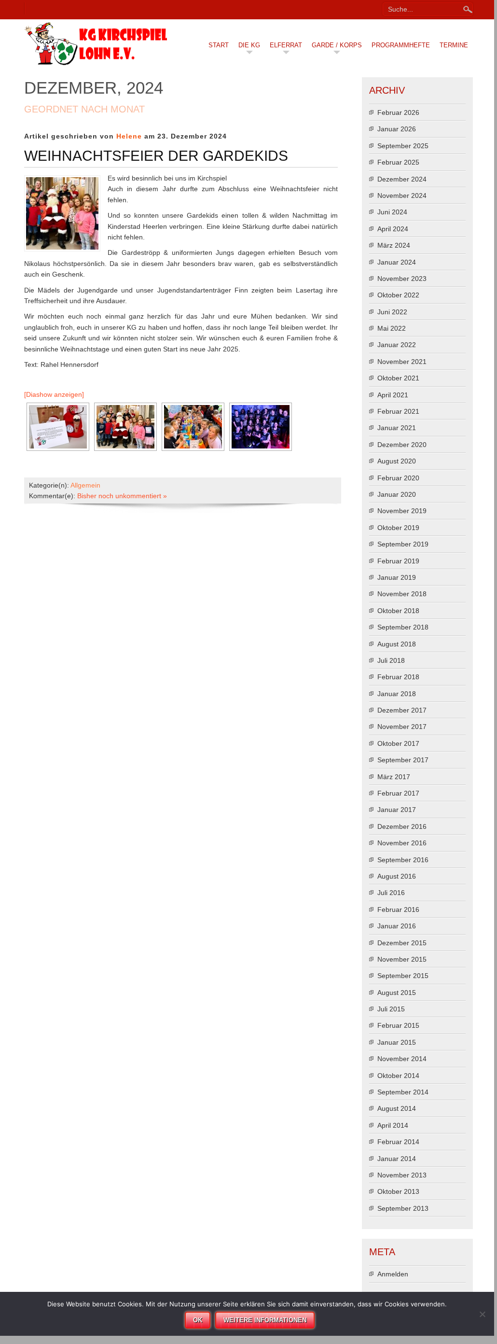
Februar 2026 (398, 112)
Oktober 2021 (398, 378)
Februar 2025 (398, 162)
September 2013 (402, 1208)
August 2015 (396, 992)
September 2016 (402, 860)
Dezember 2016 (402, 826)
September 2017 (402, 760)
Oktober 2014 (398, 1075)
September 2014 (402, 1092)
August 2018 (396, 644)
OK (197, 1320)
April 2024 (392, 229)
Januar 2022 (396, 345)
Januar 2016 (396, 926)
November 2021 (402, 361)
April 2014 (392, 1125)
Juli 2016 (391, 892)
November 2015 (402, 959)
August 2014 (396, 1108)
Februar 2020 (398, 478)
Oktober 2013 (398, 1191)
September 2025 (402, 146)
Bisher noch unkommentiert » (122, 496)
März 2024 (393, 245)
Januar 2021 (396, 428)
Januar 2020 (396, 494)
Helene (129, 136)
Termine (454, 45)
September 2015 (402, 976)
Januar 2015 (396, 1042)
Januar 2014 (396, 1158)
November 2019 (402, 511)
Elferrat (286, 45)
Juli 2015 (391, 1009)
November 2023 (402, 278)
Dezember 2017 (402, 710)
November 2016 (402, 843)
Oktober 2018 (398, 611)
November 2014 (402, 1059)
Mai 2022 (391, 328)
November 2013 (402, 1175)
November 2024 (402, 195)
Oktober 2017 (398, 743)
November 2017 (402, 726)
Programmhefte (401, 45)
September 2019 (402, 544)
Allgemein (85, 485)
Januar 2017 (396, 809)
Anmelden (392, 1274)
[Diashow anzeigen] (54, 394)
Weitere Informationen (264, 1320)
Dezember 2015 (402, 943)
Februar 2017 (398, 793)
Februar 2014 (398, 1142)
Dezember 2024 (402, 179)
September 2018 (402, 627)
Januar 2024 (396, 262)
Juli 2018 (391, 660)
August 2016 (396, 876)
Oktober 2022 (398, 295)
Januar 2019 (396, 577)
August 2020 (396, 461)
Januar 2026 (396, 129)
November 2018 (402, 594)
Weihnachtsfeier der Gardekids (156, 156)
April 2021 (392, 395)
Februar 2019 (398, 561)
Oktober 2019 (398, 528)
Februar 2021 (398, 411)
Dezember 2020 (402, 444)
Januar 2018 (396, 694)
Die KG (249, 45)
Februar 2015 (398, 1025)
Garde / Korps (337, 45)
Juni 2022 (392, 312)
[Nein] (482, 1314)
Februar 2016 (398, 909)
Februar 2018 (398, 677)
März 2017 (393, 777)
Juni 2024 (392, 212)
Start (218, 45)
